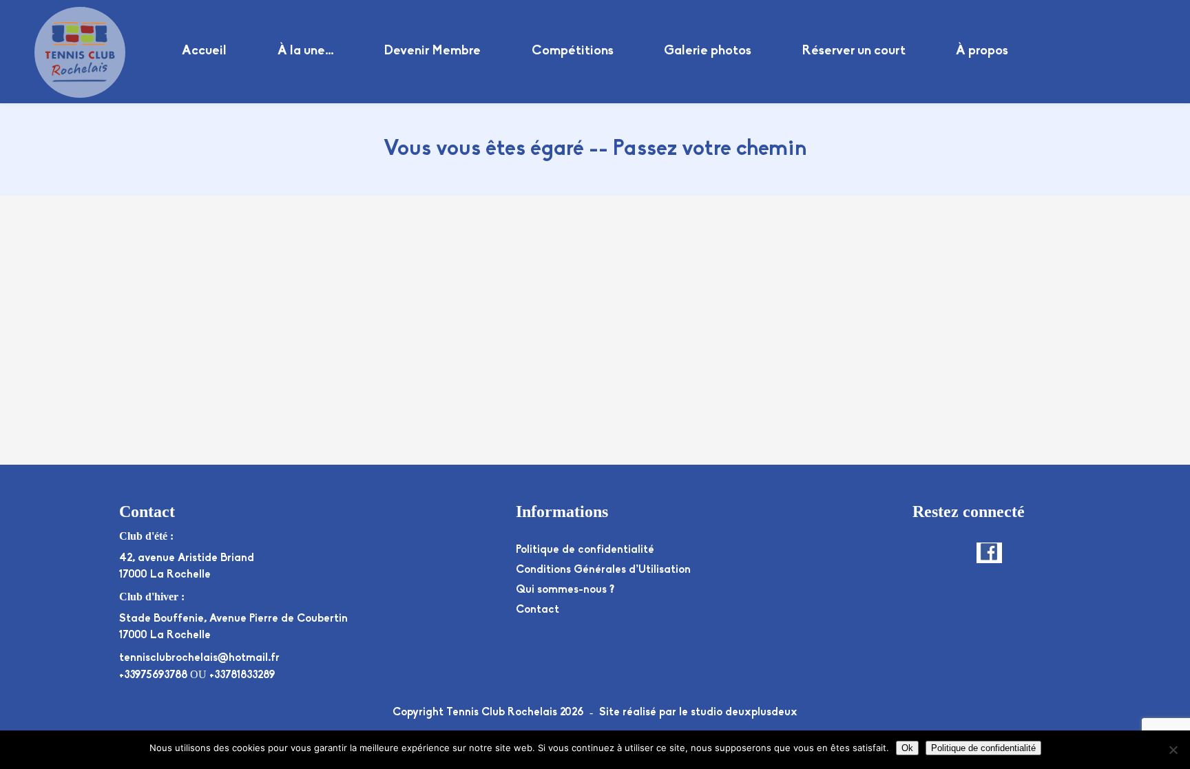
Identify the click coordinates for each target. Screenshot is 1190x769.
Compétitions (573, 51)
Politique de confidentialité (585, 550)
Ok (907, 748)
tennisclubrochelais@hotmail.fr (199, 658)
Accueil (204, 51)
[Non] (1173, 750)
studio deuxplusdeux (744, 712)
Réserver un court (854, 51)
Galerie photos (707, 51)
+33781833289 (242, 675)
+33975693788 (153, 675)
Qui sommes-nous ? (565, 590)
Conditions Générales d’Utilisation (603, 570)
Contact (537, 609)
